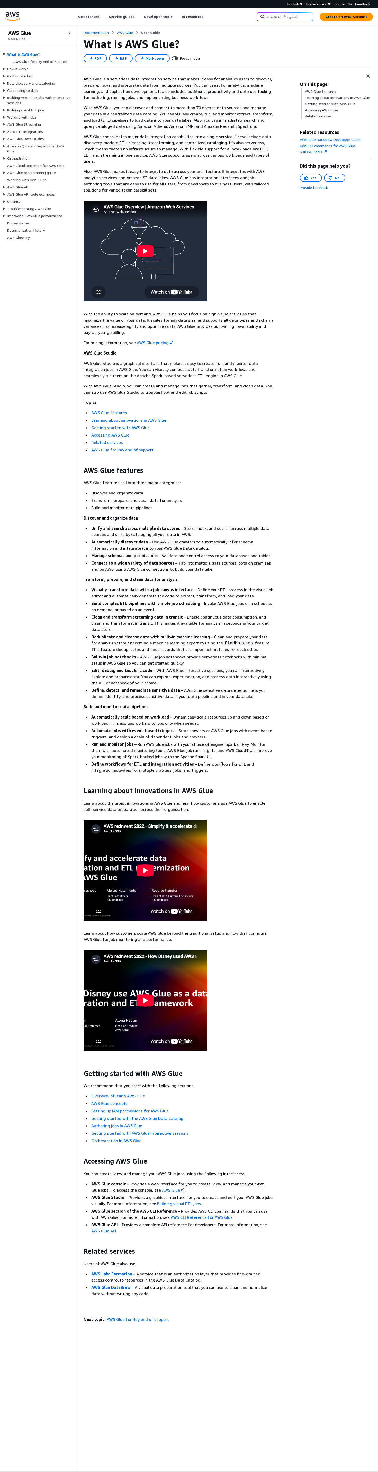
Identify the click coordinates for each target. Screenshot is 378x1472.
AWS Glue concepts (109, 1103)
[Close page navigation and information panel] (368, 76)
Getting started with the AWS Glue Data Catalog (137, 1118)
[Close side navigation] (69, 33)
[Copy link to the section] (79, 470)
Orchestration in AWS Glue (116, 1140)
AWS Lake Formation (111, 1273)
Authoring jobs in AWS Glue (116, 1125)
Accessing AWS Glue (110, 435)
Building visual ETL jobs (179, 1203)
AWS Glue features (109, 412)
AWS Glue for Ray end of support (122, 449)
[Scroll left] (74, 17)
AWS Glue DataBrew (111, 1287)
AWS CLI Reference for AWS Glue (202, 1217)
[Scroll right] (207, 17)
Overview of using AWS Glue (118, 1095)
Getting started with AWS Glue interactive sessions (139, 1133)
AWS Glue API (103, 1230)
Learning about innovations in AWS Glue (128, 420)
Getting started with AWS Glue (120, 427)
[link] (150, 32)
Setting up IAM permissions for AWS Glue (130, 1110)
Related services (107, 442)
